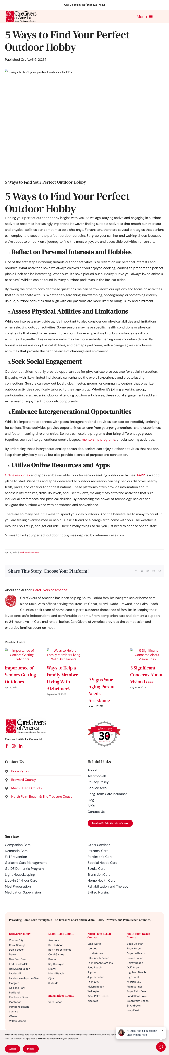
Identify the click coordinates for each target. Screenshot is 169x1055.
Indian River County (61, 995)
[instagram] (14, 746)
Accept (12, 1048)
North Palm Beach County (99, 935)
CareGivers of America (50, 590)
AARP (141, 475)
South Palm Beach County (138, 935)
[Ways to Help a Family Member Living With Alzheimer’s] (64, 650)
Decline (30, 1048)
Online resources (17, 475)
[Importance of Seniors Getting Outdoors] (22, 650)
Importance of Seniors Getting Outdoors (20, 675)
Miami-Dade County (61, 934)
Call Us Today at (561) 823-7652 (84, 4)
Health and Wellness (29, 552)
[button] (43, 771)
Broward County (20, 934)
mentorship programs (98, 439)
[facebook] (7, 746)
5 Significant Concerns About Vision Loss (146, 675)
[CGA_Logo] (21, 11)
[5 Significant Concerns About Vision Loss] (147, 650)
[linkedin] (20, 746)
